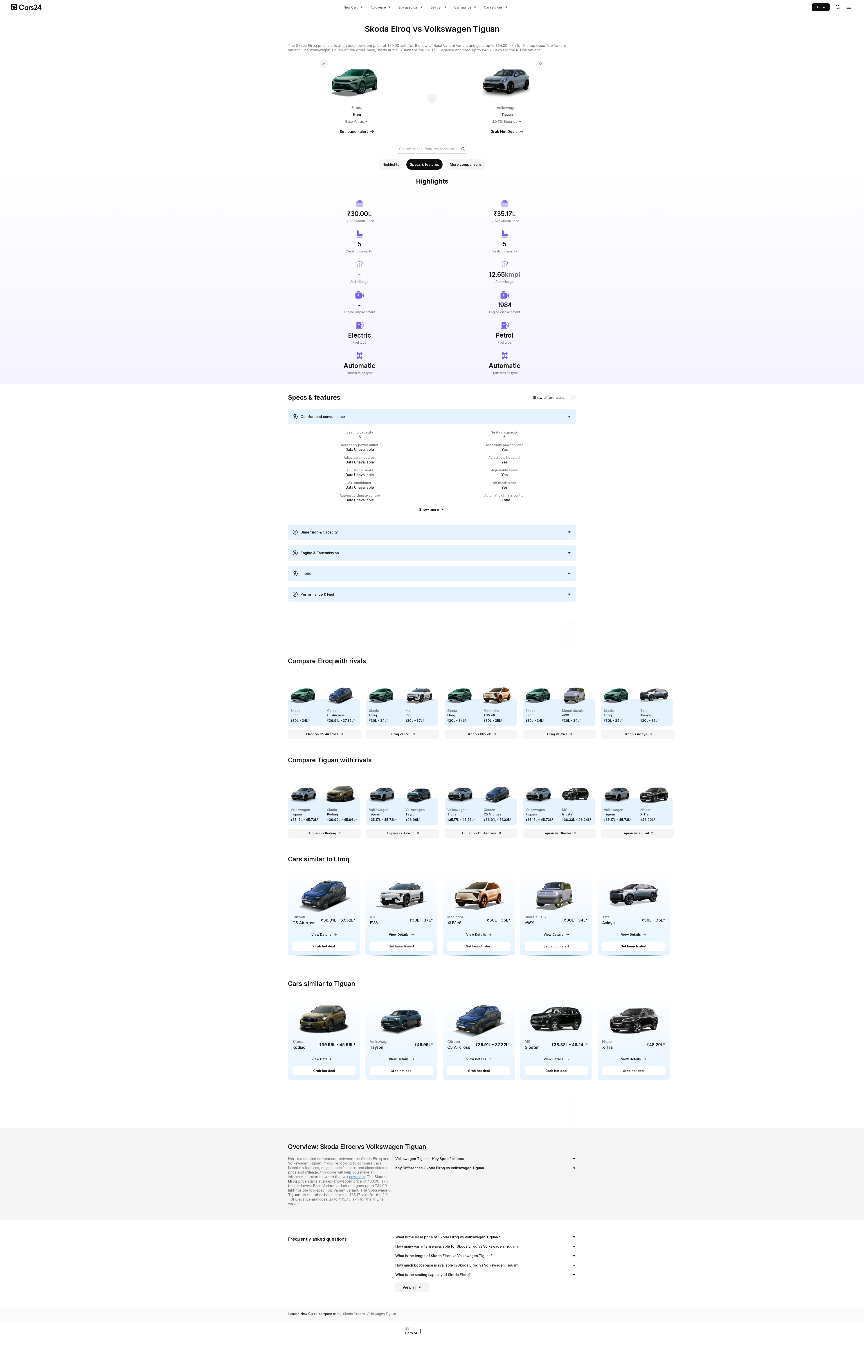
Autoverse (378, 7)
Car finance (462, 7)
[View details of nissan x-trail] (634, 1037)
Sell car (436, 7)
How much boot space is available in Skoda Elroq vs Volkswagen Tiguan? (457, 1265)
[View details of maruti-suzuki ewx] (556, 913)
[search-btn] (837, 7)
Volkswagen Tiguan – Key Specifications (429, 1158)
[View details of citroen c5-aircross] (324, 913)
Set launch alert (401, 946)
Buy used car (408, 7)
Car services (493, 7)
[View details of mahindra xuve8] (479, 913)
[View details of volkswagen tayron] (401, 1037)
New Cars (351, 7)
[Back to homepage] (26, 7)
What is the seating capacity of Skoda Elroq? (433, 1274)
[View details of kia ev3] (401, 913)
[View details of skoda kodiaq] (324, 1037)
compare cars (330, 1314)
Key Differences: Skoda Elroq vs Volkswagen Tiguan (439, 1168)
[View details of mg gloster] (556, 1037)
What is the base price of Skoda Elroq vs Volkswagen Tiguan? (447, 1237)
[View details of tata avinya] (634, 913)
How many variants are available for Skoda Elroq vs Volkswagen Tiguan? (456, 1246)
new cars (357, 1176)
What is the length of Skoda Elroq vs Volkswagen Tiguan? (444, 1255)
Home (293, 1314)
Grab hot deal (324, 946)
